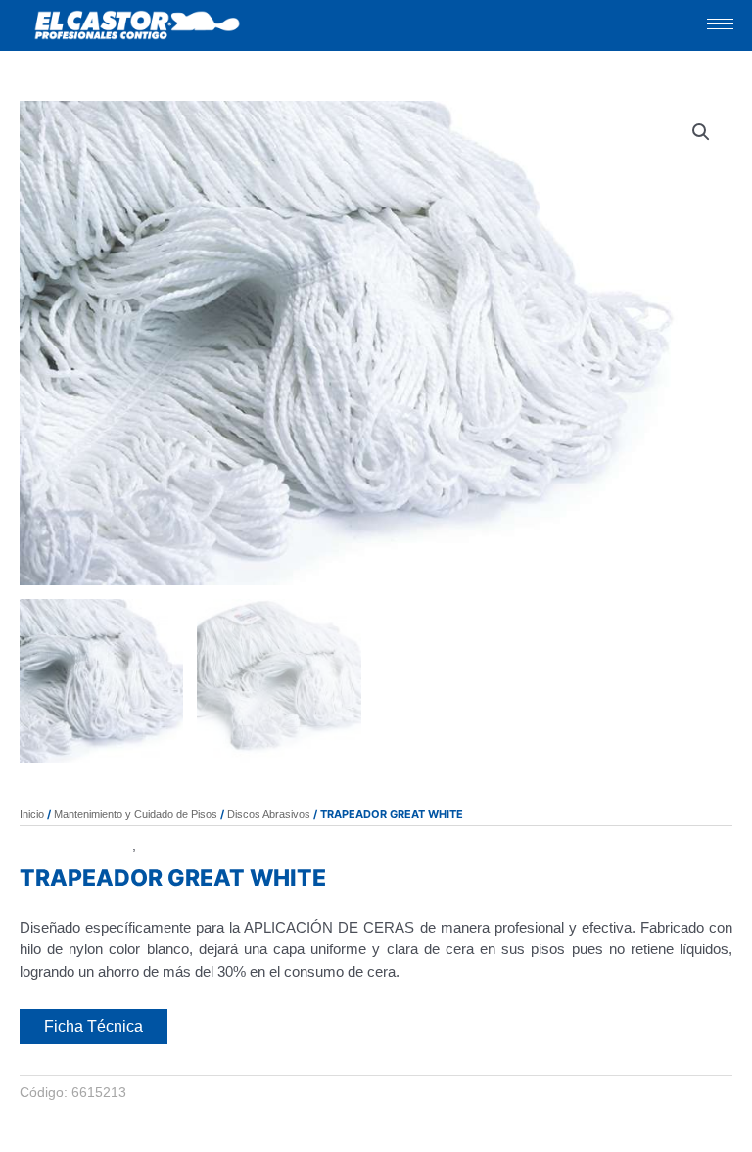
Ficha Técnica (93, 1026)
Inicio (32, 814)
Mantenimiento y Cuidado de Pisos (135, 814)
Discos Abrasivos (268, 814)
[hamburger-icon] (720, 24)
